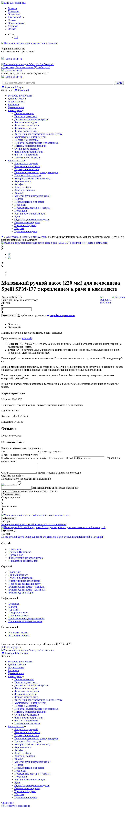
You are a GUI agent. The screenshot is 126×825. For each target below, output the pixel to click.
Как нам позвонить (19, 635)
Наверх (24, 653)
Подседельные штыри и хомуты (32, 207)
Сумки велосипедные (26, 148)
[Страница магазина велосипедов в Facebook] (27, 64)
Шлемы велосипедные (27, 157)
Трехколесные (16, 107)
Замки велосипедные (26, 122)
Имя (4, 451)
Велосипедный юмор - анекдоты (26, 586)
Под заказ (10, 315)
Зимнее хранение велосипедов (25, 557)
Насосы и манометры (26, 139)
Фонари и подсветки (26, 154)
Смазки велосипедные (27, 222)
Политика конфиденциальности (26, 618)
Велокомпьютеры (24, 113)
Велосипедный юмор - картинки (26, 589)
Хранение (13, 11)
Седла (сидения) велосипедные (31, 219)
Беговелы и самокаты (20, 95)
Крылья (18, 193)
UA (16, 37)
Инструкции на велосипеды (24, 580)
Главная (12, 8)
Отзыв (5, 472)
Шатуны (19, 228)
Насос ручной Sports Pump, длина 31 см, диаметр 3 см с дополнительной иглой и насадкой (52, 536)
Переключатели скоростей (29, 201)
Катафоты (20, 184)
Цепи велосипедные (25, 231)
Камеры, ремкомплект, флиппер (32, 178)
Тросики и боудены (25, 225)
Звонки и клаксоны (25, 128)
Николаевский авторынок (23, 560)
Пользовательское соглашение (25, 621)
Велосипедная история (21, 592)
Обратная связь (16, 23)
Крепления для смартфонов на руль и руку (38, 134)
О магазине (14, 14)
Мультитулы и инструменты (30, 137)
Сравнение (14, 572)
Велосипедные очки (25, 116)
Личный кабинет (18, 574)
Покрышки (20, 210)
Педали (18, 198)
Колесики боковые (24, 190)
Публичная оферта (18, 615)
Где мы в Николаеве (19, 552)
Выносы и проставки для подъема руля (36, 172)
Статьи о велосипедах (20, 577)
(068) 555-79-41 (13, 70)
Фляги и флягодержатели (28, 151)
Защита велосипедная (26, 125)
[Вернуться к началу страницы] (13, 2)
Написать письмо (18, 632)
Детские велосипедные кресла (31, 119)
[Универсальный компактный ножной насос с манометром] (35, 515)
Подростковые (16, 101)
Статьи (12, 20)
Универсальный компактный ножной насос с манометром (33, 524)
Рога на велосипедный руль (29, 213)
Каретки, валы (22, 181)
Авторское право (18, 612)
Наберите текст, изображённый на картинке (26, 478)
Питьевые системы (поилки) (30, 145)
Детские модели (17, 98)
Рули (17, 216)
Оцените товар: (10, 475)
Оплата (12, 29)
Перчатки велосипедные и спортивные (36, 142)
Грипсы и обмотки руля (27, 175)
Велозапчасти (16, 160)
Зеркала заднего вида (26, 131)
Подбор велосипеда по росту (24, 583)
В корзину (10, 518)
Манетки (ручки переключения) (32, 195)
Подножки (20, 204)
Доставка (13, 26)
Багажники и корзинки (27, 166)
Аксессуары (15, 110)
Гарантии (13, 609)
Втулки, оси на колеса (26, 169)
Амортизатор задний (26, 163)
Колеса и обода (22, 187)
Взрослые (13, 104)
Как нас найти (16, 17)
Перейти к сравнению (17, 805)
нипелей (27, 338)
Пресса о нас (15, 554)
